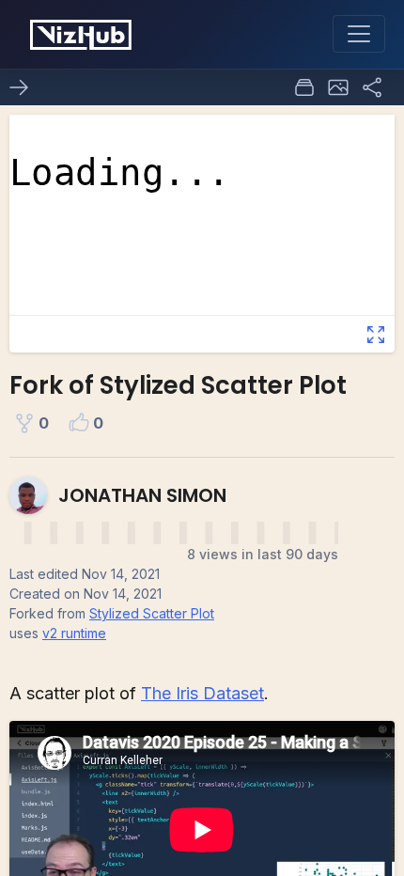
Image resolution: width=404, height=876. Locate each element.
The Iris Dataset (202, 693)
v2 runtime (74, 633)
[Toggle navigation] (359, 34)
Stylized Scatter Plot (151, 613)
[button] (338, 87)
